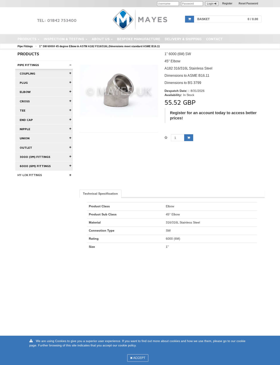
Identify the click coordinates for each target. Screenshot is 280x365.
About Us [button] (101, 39)
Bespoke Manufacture (138, 39)
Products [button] (27, 39)
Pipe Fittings (25, 46)
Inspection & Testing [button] (64, 39)
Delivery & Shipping (183, 39)
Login (210, 3)
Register (227, 3)
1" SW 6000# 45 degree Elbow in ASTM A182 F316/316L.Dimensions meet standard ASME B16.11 (99, 46)
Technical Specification (100, 193)
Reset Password (248, 3)
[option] (118, 91)
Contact (214, 39)
